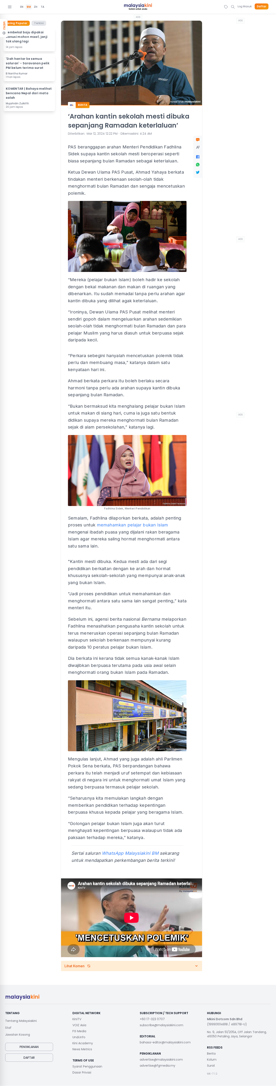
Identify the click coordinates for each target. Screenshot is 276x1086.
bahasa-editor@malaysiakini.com (165, 1042)
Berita (211, 1053)
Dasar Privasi (81, 1072)
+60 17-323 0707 (152, 1019)
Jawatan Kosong (17, 1034)
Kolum (211, 1059)
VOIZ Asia (79, 1025)
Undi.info (78, 1037)
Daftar (261, 6)
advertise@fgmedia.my (157, 1065)
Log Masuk (245, 6)
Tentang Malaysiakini (21, 1021)
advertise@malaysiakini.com (161, 1059)
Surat (211, 1065)
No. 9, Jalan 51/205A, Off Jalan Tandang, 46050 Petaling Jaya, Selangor (237, 1034)
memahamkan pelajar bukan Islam (132, 525)
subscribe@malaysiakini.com (161, 1025)
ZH (35, 7)
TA (42, 7)
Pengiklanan (29, 1047)
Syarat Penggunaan (87, 1066)
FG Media (79, 1031)
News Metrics (82, 1049)
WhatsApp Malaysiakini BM (130, 853)
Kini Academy (82, 1043)
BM (29, 7)
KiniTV (76, 1019)
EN (21, 7)
